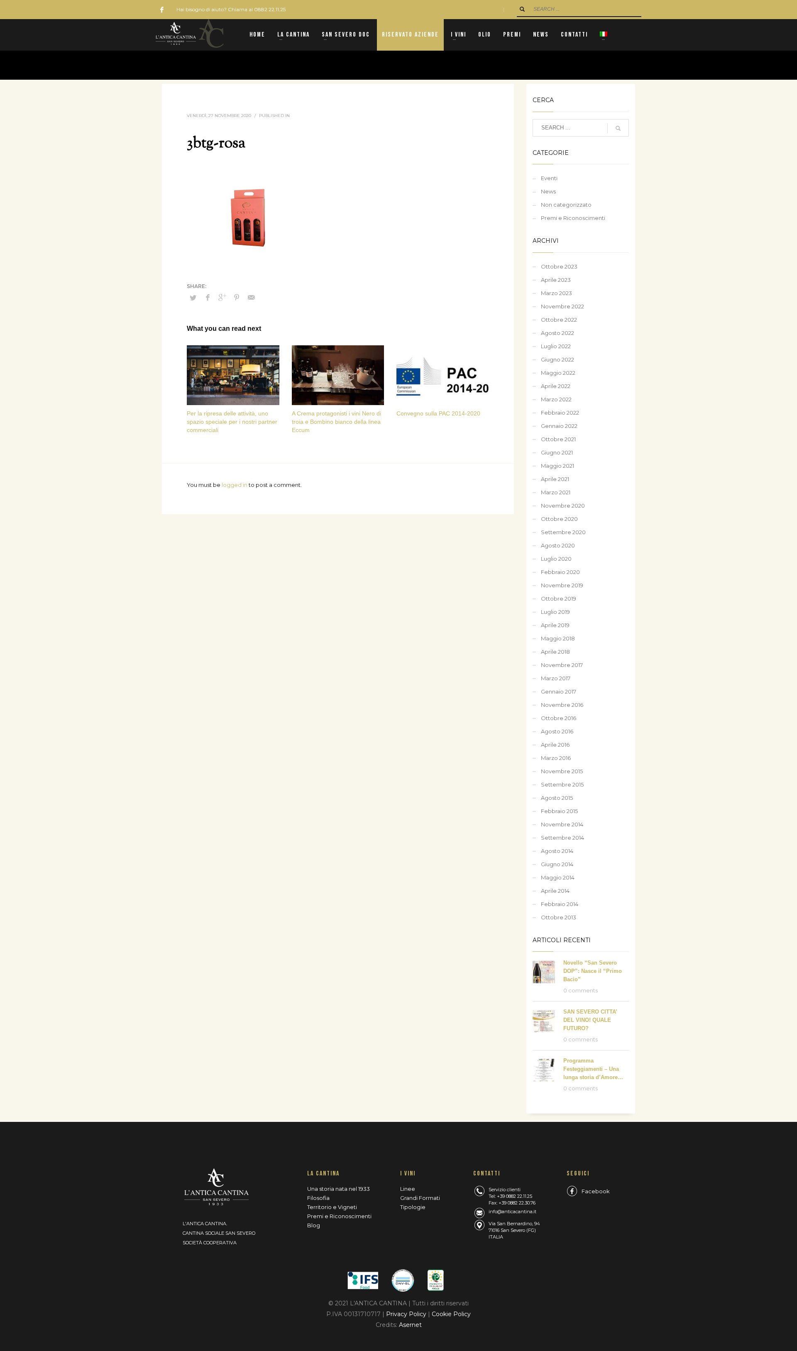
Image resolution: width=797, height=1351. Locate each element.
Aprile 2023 (556, 279)
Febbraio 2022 (560, 412)
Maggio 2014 (558, 877)
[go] (522, 9)
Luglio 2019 (555, 611)
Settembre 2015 (562, 784)
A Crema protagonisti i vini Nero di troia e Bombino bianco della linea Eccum (336, 421)
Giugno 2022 (557, 359)
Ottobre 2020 (559, 518)
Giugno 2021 (557, 452)
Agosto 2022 (557, 333)
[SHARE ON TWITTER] (193, 297)
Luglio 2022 (556, 346)
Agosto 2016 (557, 731)
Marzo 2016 (556, 758)
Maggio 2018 (558, 638)
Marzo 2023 (556, 293)
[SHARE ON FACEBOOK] (207, 297)
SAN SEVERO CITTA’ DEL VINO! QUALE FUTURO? (590, 1020)
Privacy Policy (407, 1314)
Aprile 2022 (555, 386)
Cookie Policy (451, 1314)
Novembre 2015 (562, 771)
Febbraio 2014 (559, 904)
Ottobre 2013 (558, 917)
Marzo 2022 (556, 399)
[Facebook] (162, 9)
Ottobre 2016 (558, 718)
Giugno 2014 (557, 864)
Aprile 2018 (555, 651)
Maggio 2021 (557, 465)
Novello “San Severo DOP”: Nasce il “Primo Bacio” (592, 971)
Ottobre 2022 (559, 319)
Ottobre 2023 (559, 266)
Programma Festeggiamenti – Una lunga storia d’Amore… (593, 1069)
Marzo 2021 (555, 492)
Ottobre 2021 (558, 439)
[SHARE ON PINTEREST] (236, 297)
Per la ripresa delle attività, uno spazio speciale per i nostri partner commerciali (232, 421)
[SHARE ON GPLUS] (222, 297)
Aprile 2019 (555, 625)
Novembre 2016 (562, 704)
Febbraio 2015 (559, 811)
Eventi (549, 178)
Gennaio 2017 (558, 691)
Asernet (410, 1325)
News (548, 191)
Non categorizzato (566, 204)
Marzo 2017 (555, 678)
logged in (235, 484)
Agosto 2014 (557, 851)
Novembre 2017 (562, 665)
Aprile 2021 (555, 479)
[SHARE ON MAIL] (251, 297)
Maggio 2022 (558, 372)
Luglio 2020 (556, 558)
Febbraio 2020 (560, 572)
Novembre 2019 (562, 585)
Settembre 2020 (563, 532)
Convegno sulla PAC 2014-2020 (438, 413)
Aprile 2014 (555, 890)
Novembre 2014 (562, 824)
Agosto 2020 (558, 545)
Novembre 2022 (562, 306)
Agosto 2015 (557, 797)
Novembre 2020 (563, 505)
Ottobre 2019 (558, 598)
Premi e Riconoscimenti (573, 218)
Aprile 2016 (555, 744)
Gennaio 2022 (559, 426)
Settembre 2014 (562, 837)
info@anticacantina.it (512, 1211)
